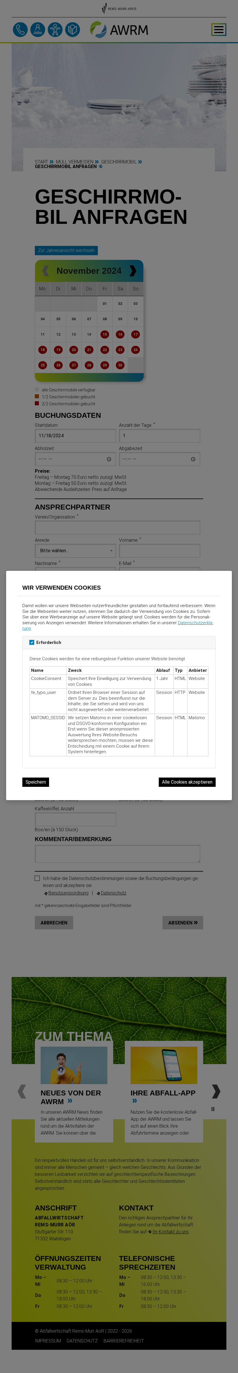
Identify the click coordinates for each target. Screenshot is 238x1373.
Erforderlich (48, 642)
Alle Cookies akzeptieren (187, 782)
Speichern (36, 782)
